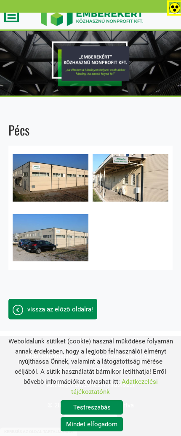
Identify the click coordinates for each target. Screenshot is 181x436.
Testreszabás (92, 407)
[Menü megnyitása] (11, 15)
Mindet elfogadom (91, 424)
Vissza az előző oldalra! (60, 309)
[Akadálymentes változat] (173, 6)
